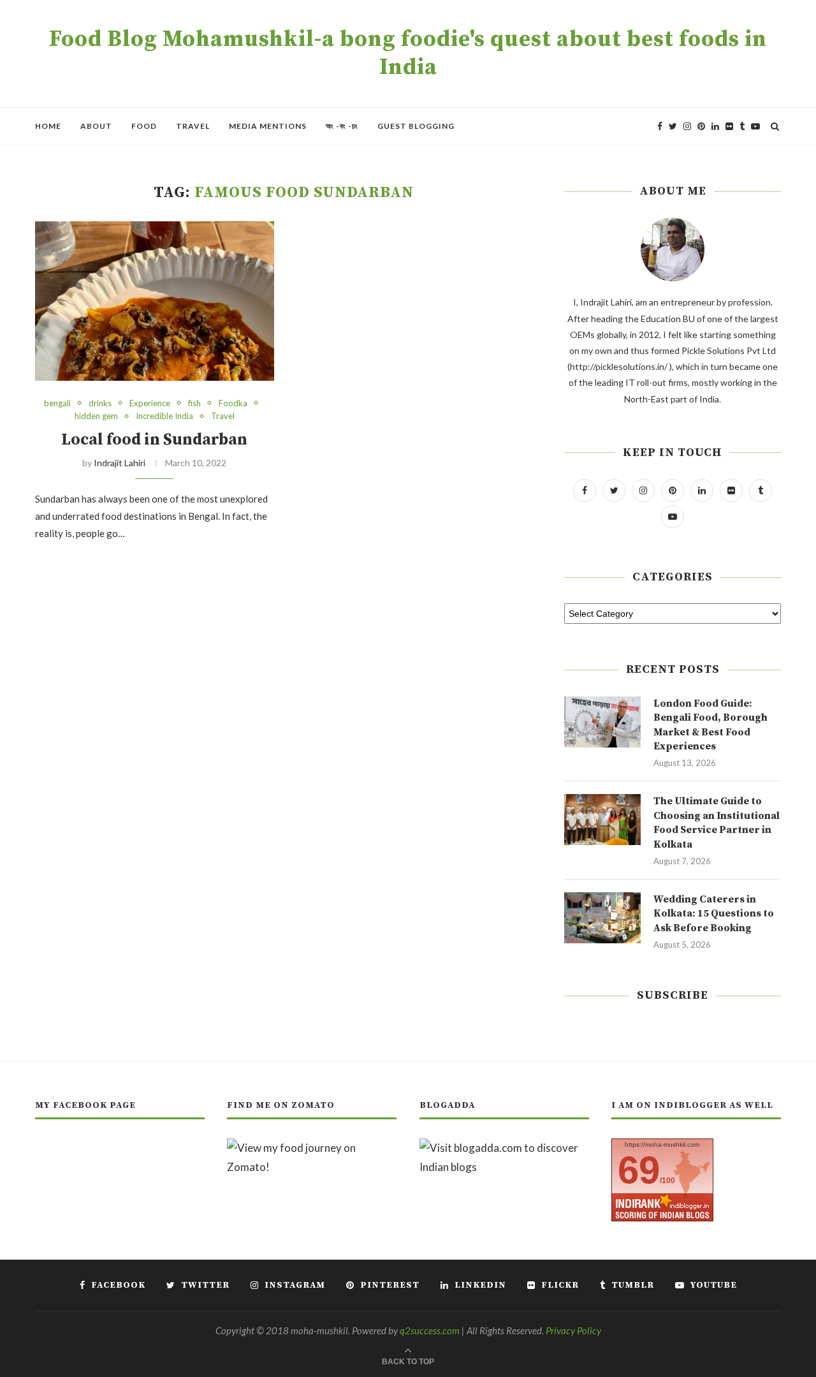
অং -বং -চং (342, 126)
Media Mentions (268, 126)
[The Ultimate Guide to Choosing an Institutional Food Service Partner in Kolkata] (602, 819)
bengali (57, 403)
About (96, 126)
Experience (149, 403)
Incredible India (164, 416)
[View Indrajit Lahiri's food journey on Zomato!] (312, 1147)
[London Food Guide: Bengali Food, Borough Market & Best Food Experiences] (602, 721)
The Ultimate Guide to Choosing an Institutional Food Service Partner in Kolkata (716, 822)
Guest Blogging (416, 126)
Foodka (233, 403)
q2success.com (430, 1330)
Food (144, 126)
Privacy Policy (573, 1330)
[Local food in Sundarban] (154, 301)
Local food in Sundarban (154, 440)
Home (48, 126)
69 (639, 1170)
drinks (100, 403)
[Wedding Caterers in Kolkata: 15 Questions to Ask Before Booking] (602, 917)
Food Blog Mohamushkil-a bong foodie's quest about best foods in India (408, 54)
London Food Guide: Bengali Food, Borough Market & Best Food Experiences (710, 725)
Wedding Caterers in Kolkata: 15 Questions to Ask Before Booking (713, 913)
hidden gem (96, 416)
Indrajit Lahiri (119, 462)
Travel (193, 126)
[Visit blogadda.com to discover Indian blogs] (504, 1147)
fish (194, 403)
